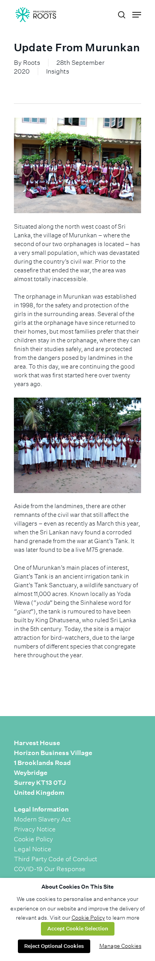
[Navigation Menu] (136, 15)
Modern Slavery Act (42, 819)
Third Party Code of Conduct (55, 859)
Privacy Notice (35, 829)
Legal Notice (32, 849)
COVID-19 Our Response (49, 869)
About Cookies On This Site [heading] (77, 886)
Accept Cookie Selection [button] (77, 928)
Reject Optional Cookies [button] (54, 946)
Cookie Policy (33, 839)
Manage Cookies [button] (120, 945)
